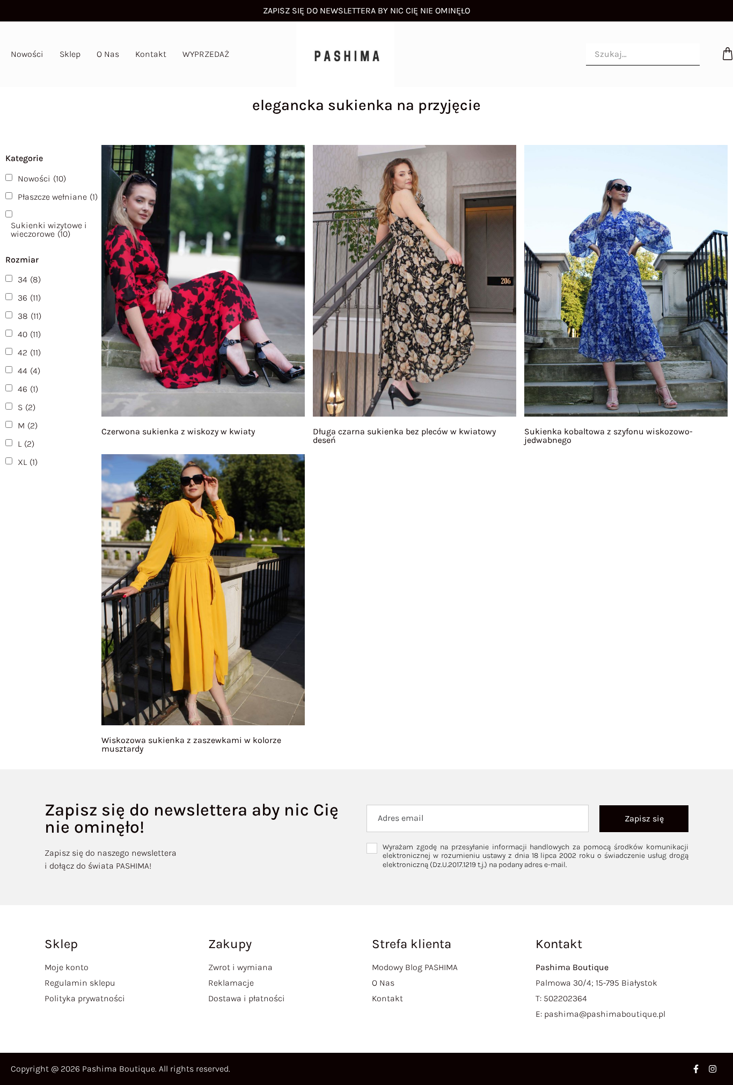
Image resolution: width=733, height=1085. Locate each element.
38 (29, 316)
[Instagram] (712, 1069)
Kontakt (150, 54)
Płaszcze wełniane (58, 197)
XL (28, 462)
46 (28, 389)
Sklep (70, 54)
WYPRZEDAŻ (205, 54)
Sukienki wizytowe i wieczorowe (49, 229)
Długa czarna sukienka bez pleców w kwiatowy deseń (404, 435)
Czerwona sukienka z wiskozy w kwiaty (178, 431)
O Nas (108, 54)
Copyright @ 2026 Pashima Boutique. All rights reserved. (120, 1069)
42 (29, 352)
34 (29, 279)
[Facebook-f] (696, 1069)
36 (29, 298)
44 (29, 371)
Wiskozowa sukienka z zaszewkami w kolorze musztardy (191, 744)
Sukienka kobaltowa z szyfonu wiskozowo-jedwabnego (608, 435)
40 (29, 334)
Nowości (27, 54)
